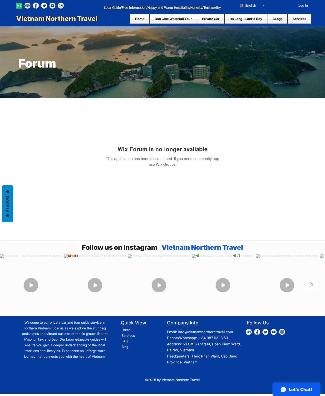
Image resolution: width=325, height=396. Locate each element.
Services (128, 335)
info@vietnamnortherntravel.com (205, 332)
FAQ (125, 341)
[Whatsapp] (19, 6)
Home (126, 330)
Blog (125, 347)
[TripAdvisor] (27, 6)
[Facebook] (36, 6)
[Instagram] (61, 6)
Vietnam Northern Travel (57, 19)
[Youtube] (52, 6)
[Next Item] (311, 285)
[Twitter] (44, 6)
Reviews (7, 204)
